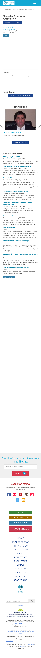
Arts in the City (8, 178)
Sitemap (20, 605)
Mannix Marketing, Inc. (20, 623)
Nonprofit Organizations (18, 11)
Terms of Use (25, 631)
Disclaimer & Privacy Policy (14, 631)
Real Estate (20, 557)
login (21, 76)
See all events (8, 277)
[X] (17, 500)
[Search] (32, 601)
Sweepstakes (20, 576)
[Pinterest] (20, 495)
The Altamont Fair (9, 216)
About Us (20, 572)
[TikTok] (32, 495)
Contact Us (20, 568)
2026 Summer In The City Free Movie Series (17, 166)
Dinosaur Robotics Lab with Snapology (16, 241)
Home (6, 9)
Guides (20, 565)
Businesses (20, 561)
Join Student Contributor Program (21, 529)
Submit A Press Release (20, 518)
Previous (1, 125)
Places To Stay (20, 542)
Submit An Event (20, 523)
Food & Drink (20, 549)
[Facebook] (9, 495)
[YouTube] (14, 495)
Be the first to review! (21, 96)
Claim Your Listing (12, 22)
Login (20, 512)
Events (20, 553)
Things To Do (20, 546)
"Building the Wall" (9, 227)
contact (22, 646)
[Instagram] (26, 495)
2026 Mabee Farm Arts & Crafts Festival (16, 267)
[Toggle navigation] (34, 3)
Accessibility (30, 644)
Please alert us (9, 641)
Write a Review (10, 29)
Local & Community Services (16, 9)
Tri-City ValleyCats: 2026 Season (13, 157)
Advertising (20, 580)
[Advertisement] (20, 370)
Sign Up (18, 473)
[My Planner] (23, 500)
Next (40, 125)
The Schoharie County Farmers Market (15, 191)
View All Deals (20, 142)
